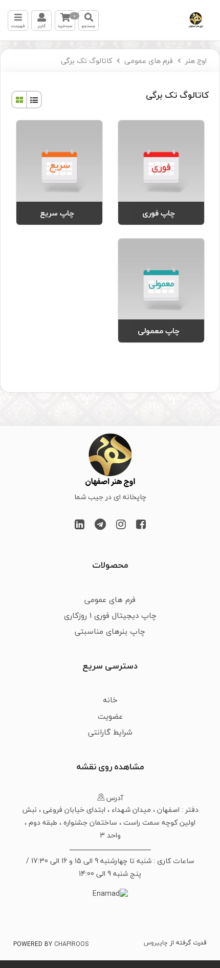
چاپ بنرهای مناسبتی (110, 631)
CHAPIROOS (71, 944)
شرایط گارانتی (110, 732)
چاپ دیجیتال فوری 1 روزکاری (110, 615)
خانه (110, 699)
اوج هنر (196, 60)
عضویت (110, 716)
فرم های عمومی (148, 60)
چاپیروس (156, 942)
